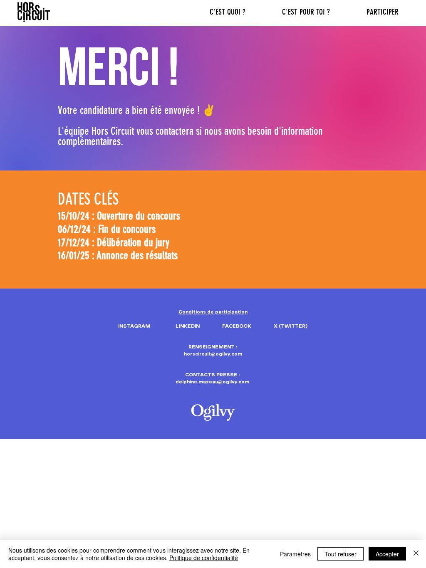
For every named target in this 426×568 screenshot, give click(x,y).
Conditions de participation (213, 312)
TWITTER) (294, 326)
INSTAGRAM (134, 326)
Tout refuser (340, 554)
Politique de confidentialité (203, 557)
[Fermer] (416, 553)
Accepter (387, 554)
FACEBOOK (236, 326)
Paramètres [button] (295, 554)
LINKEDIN (188, 326)
